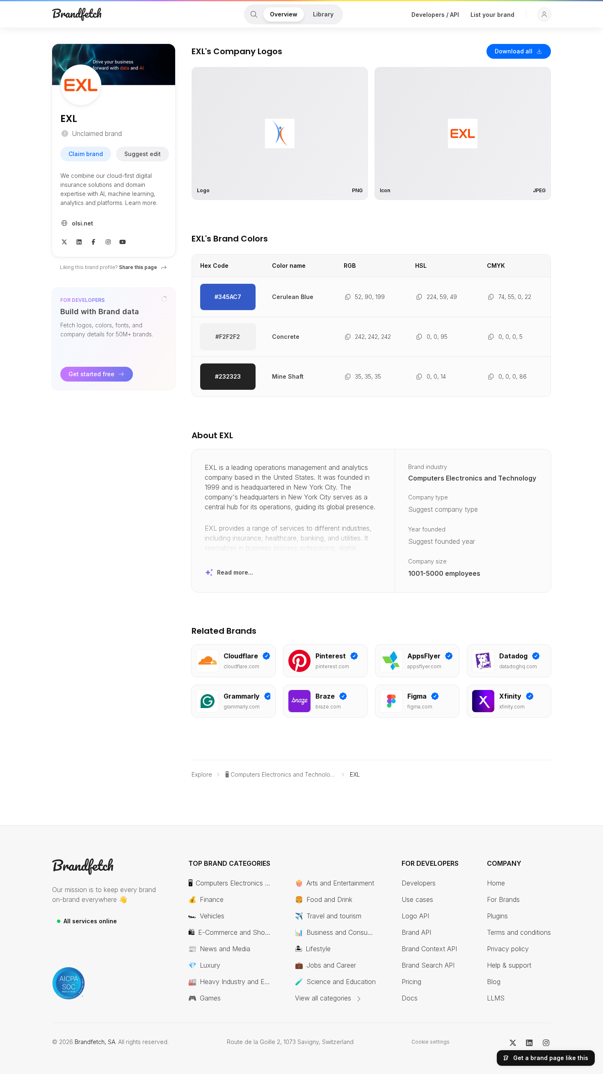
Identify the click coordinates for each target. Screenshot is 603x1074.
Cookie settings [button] (430, 1042)
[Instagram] (108, 241)
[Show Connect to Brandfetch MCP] (164, 299)
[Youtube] (123, 241)
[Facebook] (93, 241)
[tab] (254, 14)
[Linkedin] (79, 241)
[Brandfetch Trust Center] (68, 983)
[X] (64, 241)
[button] (544, 14)
